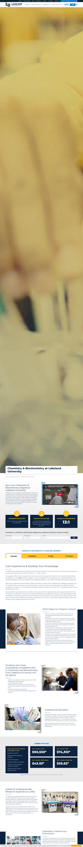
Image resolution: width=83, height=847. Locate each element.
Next (74, 537)
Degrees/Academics (15, 476)
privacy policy (61, 845)
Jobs (33, 1)
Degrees (27, 4)
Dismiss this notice (76, 845)
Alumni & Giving (56, 4)
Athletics (57, 1)
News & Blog (27, 1)
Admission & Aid (36, 4)
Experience (46, 4)
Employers (38, 1)
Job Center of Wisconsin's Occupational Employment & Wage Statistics (42, 774)
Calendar (50, 1)
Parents (45, 1)
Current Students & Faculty (68, 1)
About (20, 1)
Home (7, 476)
